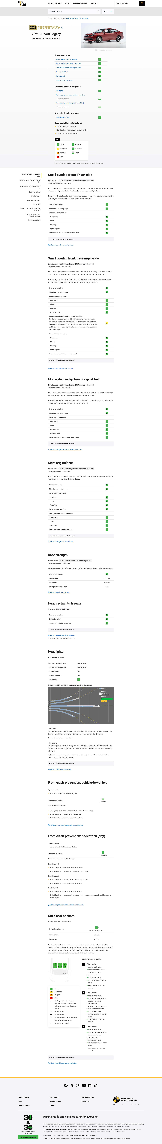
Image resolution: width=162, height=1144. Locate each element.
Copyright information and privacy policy (118, 1138)
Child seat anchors (34, 220)
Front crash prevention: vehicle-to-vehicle (70, 95)
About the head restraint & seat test (62, 635)
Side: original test (62, 72)
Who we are (54, 1097)
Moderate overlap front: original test (68, 68)
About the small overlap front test (61, 245)
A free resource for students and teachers (125, 1105)
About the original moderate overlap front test (66, 449)
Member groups (55, 1101)
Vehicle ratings (55, 3)
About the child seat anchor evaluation (63, 1063)
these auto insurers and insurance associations (82, 1135)
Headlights (59, 91)
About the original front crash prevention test (67, 825)
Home (50, 18)
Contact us (85, 1101)
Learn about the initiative (28, 1137)
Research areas (80, 3)
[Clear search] (98, 11)
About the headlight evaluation (60, 769)
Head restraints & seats (64, 80)
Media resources (87, 1097)
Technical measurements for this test (62, 239)
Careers (53, 1105)
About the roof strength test (59, 592)
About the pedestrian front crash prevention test (66, 905)
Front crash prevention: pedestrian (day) (70, 103)
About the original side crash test (61, 541)
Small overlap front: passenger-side (68, 63)
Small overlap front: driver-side (66, 59)
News (67, 3)
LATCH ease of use (62, 117)
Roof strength (60, 76)
